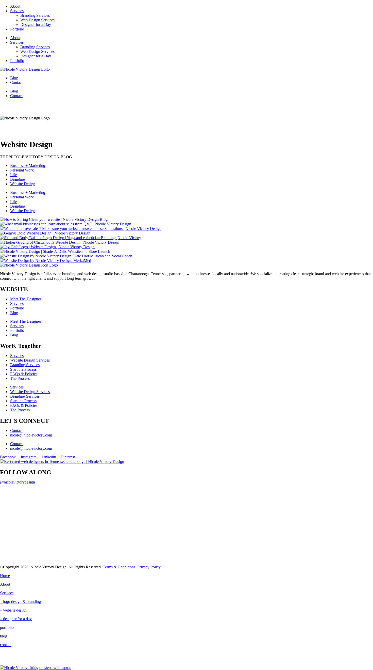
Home (5, 575)
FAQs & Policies (23, 374)
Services (17, 11)
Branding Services (35, 15)
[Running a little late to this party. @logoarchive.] (69, 531)
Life (13, 175)
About (15, 6)
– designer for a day (16, 619)
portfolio (7, 627)
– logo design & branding (20, 601)
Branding (17, 179)
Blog (14, 78)
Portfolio (17, 29)
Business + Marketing (27, 165)
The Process (20, 378)
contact (5, 645)
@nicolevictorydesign (17, 482)
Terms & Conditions (119, 567)
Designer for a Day (35, 24)
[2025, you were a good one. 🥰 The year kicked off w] (116, 534)
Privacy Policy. (149, 567)
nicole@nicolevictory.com (31, 435)
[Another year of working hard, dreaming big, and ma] (304, 513)
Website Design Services (30, 360)
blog (3, 636)
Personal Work (22, 170)
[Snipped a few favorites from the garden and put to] (163, 515)
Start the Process (23, 369)
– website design (13, 610)
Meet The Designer (25, 299)
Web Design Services (37, 20)
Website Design (22, 184)
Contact (16, 82)
